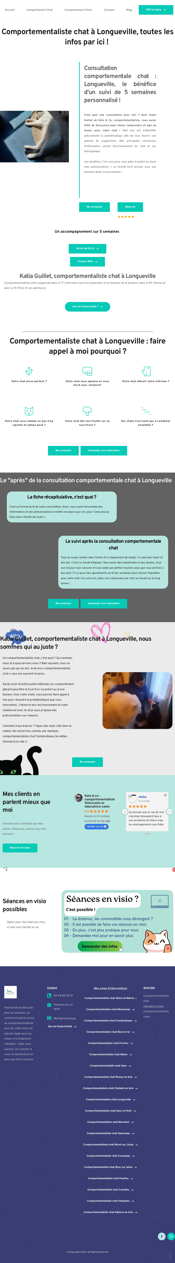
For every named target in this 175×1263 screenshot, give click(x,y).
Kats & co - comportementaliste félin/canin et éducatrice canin (100, 801)
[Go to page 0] (141, 833)
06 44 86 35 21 (63, 995)
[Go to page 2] (147, 833)
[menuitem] (9, 10)
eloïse (143, 796)
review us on (95, 826)
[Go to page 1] (144, 833)
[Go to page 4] (152, 833)
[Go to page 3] (150, 833)
